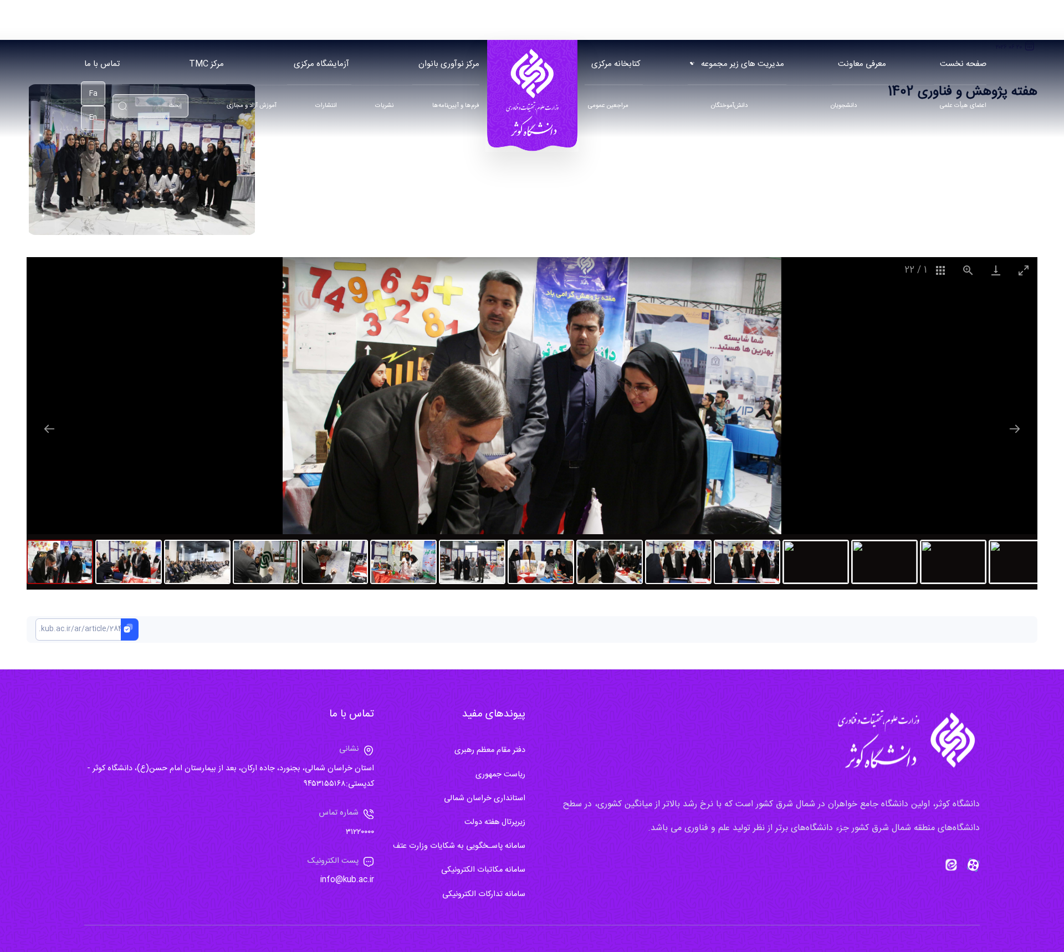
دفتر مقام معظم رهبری (489, 750)
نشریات (384, 106)
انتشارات (326, 106)
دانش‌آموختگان (729, 106)
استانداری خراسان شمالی (484, 798)
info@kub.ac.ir (347, 880)
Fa (93, 94)
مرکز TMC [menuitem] (206, 64)
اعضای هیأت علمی (963, 106)
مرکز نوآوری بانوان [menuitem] (448, 64)
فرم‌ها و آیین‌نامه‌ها (455, 106)
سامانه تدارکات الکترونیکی (483, 894)
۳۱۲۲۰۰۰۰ (360, 832)
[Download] (996, 270)
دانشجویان (844, 106)
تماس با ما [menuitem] (102, 64)
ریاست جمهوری (500, 774)
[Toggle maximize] (1023, 270)
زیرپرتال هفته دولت (494, 822)
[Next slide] (1014, 428)
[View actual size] (968, 270)
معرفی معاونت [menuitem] (862, 64)
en (93, 118)
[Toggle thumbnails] (940, 270)
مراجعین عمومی (608, 106)
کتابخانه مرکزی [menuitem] (616, 64)
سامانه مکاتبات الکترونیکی (483, 870)
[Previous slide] (49, 428)
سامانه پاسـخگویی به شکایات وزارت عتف (459, 846)
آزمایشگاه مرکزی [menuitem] (321, 64)
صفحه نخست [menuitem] (963, 64)
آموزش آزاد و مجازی (252, 106)
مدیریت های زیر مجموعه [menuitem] (742, 64)
